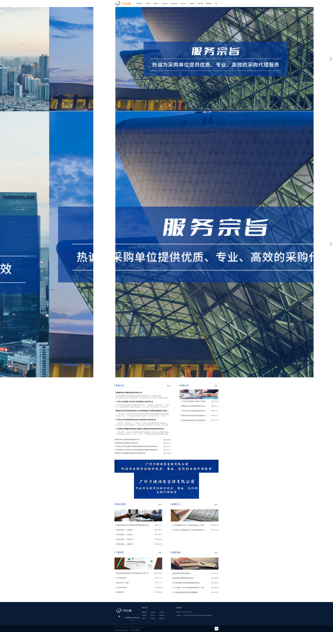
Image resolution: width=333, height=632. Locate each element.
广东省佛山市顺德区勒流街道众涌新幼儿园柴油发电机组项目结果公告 (140, 429)
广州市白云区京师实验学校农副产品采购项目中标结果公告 (136, 420)
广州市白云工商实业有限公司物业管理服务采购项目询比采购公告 (136, 446)
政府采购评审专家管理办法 (182, 573)
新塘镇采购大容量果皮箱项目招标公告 (129, 392)
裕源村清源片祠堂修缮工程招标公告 (126, 443)
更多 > (169, 386)
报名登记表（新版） (123, 583)
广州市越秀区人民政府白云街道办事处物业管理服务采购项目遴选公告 (137, 450)
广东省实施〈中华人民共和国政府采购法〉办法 (188, 587)
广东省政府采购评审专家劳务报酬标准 (185, 592)
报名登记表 (120, 592)
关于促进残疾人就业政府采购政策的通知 (186, 583)
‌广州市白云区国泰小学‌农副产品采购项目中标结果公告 (134, 401)
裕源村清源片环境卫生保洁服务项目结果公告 (194, 415)
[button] (331, 59)
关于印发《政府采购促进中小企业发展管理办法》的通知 (190, 530)
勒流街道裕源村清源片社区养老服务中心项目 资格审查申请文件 (134, 573)
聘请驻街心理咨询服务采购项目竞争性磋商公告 (130, 453)
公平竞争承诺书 (122, 578)
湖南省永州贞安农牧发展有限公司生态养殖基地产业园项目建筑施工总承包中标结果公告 (143, 411)
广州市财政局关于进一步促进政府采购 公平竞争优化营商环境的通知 (190, 525)
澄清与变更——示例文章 (125, 530)
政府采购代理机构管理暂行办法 (183, 578)
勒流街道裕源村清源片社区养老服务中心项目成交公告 (194, 420)
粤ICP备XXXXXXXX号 (140, 627)
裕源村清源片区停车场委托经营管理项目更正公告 (133, 525)
